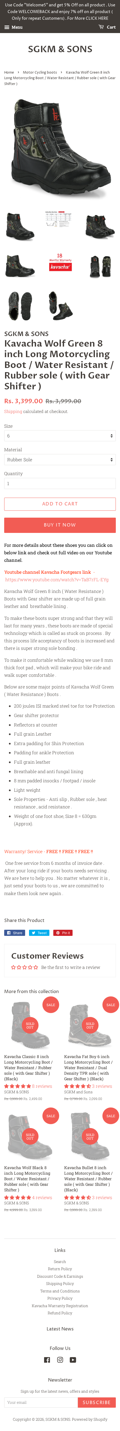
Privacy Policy (60, 1298)
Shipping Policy (60, 1283)
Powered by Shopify (89, 1419)
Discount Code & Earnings (60, 1276)
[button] (18, 1086)
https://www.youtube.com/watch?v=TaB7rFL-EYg (57, 579)
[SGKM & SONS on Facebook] (47, 1361)
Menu (17, 27)
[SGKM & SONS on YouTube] (73, 1361)
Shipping (13, 411)
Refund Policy (60, 1312)
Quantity (13, 473)
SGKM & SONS (60, 49)
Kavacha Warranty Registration (60, 1305)
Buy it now (60, 525)
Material (13, 449)
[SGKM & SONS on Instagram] (60, 1361)
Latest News (60, 1329)
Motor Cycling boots (40, 72)
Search (60, 1261)
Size (8, 426)
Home (9, 72)
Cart (111, 27)
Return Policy (60, 1268)
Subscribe (97, 1403)
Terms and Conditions (60, 1291)
